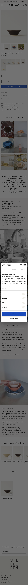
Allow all (14, 313)
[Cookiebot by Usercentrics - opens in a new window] (20, 265)
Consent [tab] (5, 269)
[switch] (24, 298)
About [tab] (23, 269)
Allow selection (14, 318)
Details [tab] (14, 269)
